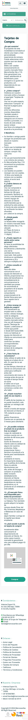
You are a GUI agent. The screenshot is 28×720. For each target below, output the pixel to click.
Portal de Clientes (10, 657)
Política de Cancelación (12, 647)
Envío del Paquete (10, 645)
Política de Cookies (10, 650)
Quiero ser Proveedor (11, 662)
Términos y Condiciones (12, 670)
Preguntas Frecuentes (12, 660)
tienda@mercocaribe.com (11, 624)
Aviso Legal (7, 642)
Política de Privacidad (11, 655)
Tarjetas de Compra (11, 665)
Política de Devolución (12, 652)
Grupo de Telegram (18, 619)
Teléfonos (7, 667)
